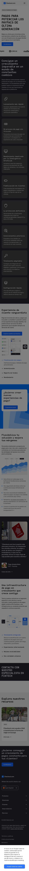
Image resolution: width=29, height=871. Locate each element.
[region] (14, 858)
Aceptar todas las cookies (14, 866)
